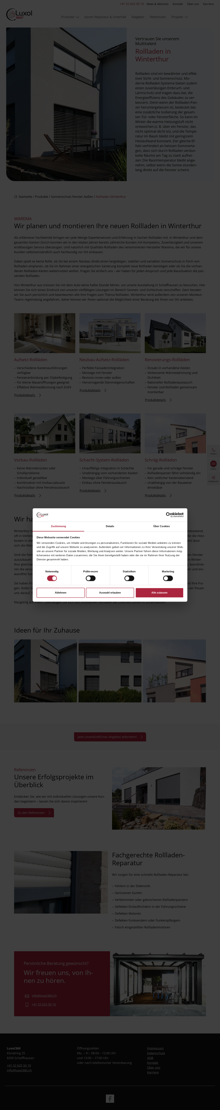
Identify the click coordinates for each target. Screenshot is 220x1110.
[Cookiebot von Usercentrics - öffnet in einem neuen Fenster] (168, 515)
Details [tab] (110, 526)
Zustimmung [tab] (58, 526)
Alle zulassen (159, 592)
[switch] (91, 578)
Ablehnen (60, 592)
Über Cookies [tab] (161, 526)
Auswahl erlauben (110, 592)
